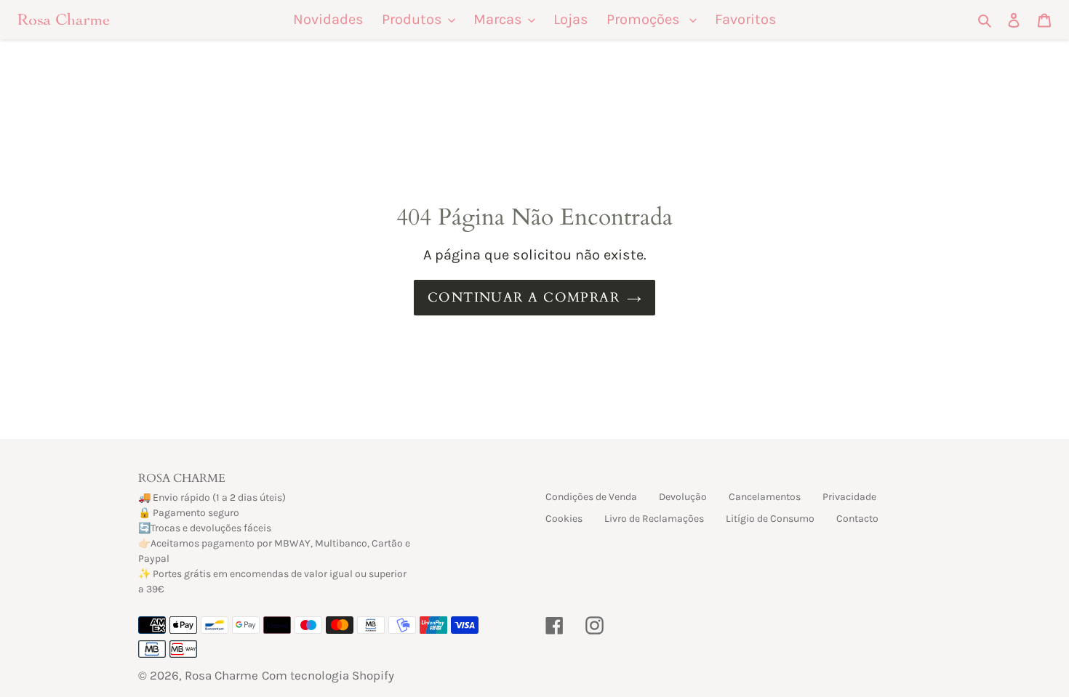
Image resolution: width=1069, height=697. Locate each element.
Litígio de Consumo (770, 518)
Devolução (683, 497)
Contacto (857, 518)
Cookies (563, 518)
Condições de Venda (591, 497)
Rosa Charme (221, 675)
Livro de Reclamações (654, 518)
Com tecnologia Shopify (328, 675)
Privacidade (849, 497)
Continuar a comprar (524, 298)
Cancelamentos (765, 497)
